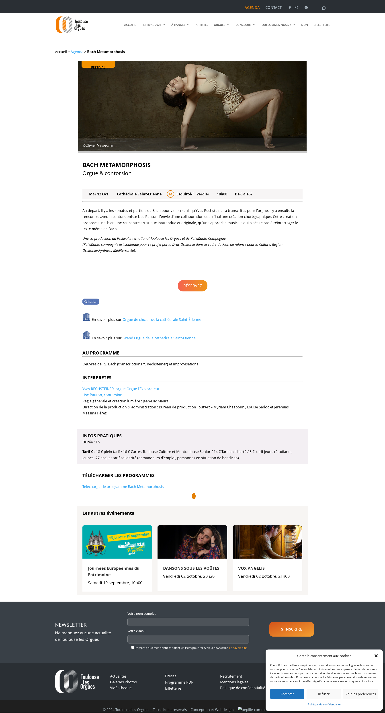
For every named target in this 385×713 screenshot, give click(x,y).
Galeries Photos (123, 682)
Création (90, 301)
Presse (170, 676)
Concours (243, 25)
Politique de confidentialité (324, 704)
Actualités (118, 676)
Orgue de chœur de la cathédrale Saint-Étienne (162, 319)
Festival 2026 (151, 25)
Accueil (130, 25)
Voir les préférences (361, 694)
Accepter (287, 694)
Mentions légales (234, 682)
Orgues (219, 25)
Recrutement (231, 676)
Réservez (192, 285)
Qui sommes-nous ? (276, 25)
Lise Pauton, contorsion (102, 394)
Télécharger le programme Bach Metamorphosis (123, 486)
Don (304, 25)
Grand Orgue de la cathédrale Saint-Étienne (159, 338)
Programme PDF (179, 682)
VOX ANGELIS (251, 568)
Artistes (202, 25)
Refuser (324, 694)
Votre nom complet (141, 613)
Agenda (77, 51)
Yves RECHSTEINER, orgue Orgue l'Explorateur (121, 388)
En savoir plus (238, 648)
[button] (376, 656)
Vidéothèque (121, 687)
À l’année (178, 25)
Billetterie (322, 25)
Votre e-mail (136, 631)
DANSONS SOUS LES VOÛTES (191, 568)
